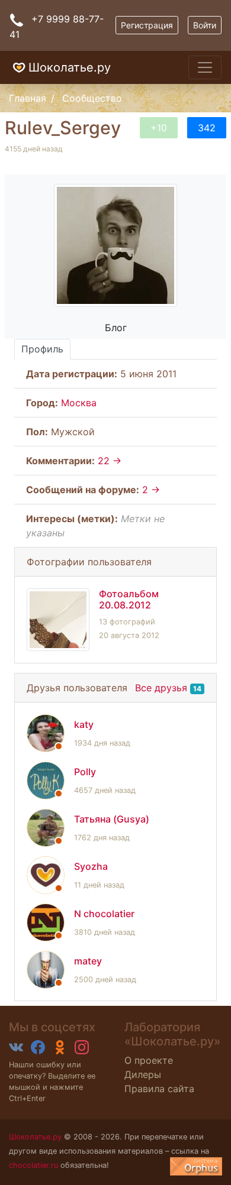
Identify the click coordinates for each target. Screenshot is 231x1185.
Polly (85, 772)
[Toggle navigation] (205, 67)
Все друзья (161, 688)
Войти (204, 25)
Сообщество (92, 98)
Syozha (91, 866)
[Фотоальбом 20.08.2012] (58, 619)
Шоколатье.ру (69, 67)
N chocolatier (104, 913)
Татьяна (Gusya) (111, 819)
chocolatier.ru (33, 1165)
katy (84, 724)
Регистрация (147, 25)
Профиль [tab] (42, 349)
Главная (27, 98)
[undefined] (196, 1166)
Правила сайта (159, 1089)
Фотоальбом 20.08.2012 (129, 599)
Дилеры (142, 1074)
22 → (109, 461)
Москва (79, 403)
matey (88, 961)
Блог (116, 328)
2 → (151, 490)
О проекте (148, 1060)
